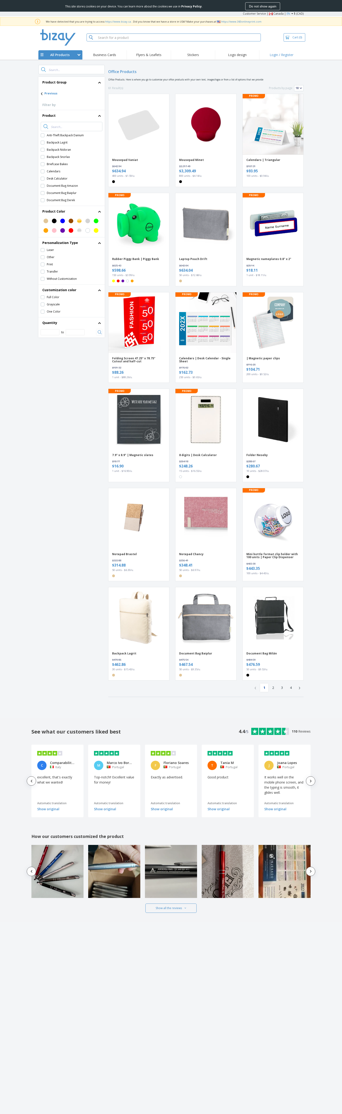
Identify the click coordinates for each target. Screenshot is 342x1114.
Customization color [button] (59, 290)
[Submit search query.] (43, 69)
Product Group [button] (54, 82)
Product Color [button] (53, 211)
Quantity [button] (49, 322)
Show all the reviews (169, 908)
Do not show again (262, 6)
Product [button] (49, 115)
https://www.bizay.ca (118, 21)
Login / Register (281, 55)
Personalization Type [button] (60, 242)
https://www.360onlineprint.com (241, 21)
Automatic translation (52, 803)
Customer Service (254, 14)
